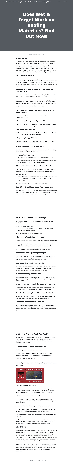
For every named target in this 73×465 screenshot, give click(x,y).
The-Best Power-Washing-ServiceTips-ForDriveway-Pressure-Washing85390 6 (28, 2)
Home (59, 1)
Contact (65, 1)
